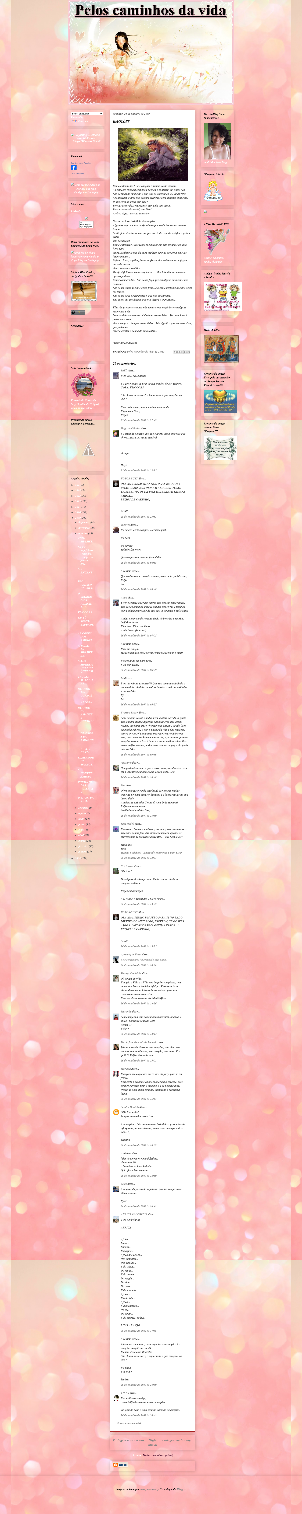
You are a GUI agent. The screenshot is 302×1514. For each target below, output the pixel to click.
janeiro (82, 851)
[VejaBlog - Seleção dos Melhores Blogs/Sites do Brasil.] (86, 137)
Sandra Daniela (130, 1107)
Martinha (126, 1011)
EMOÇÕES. (85, 612)
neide (124, 1184)
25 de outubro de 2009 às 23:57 (139, 516)
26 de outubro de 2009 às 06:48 (139, 589)
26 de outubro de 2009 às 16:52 (139, 1145)
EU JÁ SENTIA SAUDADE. (86, 623)
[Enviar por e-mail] (175, 352)
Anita (124, 597)
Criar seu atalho (77, 173)
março (82, 841)
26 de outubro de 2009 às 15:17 (139, 1099)
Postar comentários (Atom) (158, 1455)
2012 (78, 501)
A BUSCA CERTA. (84, 750)
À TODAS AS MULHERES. (85, 651)
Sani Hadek (127, 824)
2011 (78, 507)
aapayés (125, 525)
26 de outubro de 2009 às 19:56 (139, 1331)
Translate (83, 121)
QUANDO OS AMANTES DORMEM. (86, 716)
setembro (83, 808)
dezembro (84, 522)
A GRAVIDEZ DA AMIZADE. (86, 736)
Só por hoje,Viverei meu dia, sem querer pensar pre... (86, 555)
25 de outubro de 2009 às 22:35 (139, 470)
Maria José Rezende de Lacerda (139, 1042)
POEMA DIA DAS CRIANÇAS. (86, 787)
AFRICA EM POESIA (134, 1214)
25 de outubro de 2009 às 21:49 (139, 420)
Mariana (126, 1069)
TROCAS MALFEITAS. (85, 680)
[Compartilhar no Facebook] (185, 352)
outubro (83, 533)
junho (82, 824)
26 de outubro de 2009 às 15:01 (139, 1060)
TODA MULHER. (86, 539)
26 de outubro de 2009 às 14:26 (139, 1003)
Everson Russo (129, 712)
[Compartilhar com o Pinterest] (188, 352)
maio (81, 829)
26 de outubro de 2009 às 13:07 (139, 858)
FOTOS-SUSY (129, 478)
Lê (122, 678)
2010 (78, 512)
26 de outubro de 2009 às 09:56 (139, 754)
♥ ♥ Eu (125, 1393)
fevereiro (83, 846)
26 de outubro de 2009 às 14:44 (139, 1034)
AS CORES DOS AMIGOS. (85, 636)
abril (81, 835)
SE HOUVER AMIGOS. (85, 773)
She (123, 785)
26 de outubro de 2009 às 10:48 (139, 777)
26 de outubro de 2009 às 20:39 (139, 1385)
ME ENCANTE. (85, 572)
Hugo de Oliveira (130, 428)
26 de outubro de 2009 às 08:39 (139, 670)
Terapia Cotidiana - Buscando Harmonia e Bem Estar (151, 852)
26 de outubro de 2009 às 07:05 (139, 635)
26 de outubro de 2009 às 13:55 (139, 946)
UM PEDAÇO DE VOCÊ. (86, 584)
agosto (82, 813)
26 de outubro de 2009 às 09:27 (139, 704)
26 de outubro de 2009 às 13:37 (139, 904)
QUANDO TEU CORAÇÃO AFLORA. (85, 695)
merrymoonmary (149, 1489)
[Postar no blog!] (178, 352)
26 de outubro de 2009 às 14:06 (139, 965)
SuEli (124, 370)
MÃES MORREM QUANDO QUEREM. (86, 666)
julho (81, 819)
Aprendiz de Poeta (131, 954)
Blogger (181, 1489)
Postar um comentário (129, 1423)
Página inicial (153, 1442)
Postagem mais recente (129, 1440)
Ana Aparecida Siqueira (81, 163)
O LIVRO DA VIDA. (86, 799)
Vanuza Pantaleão (131, 973)
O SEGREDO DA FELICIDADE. (85, 600)
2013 (78, 496)
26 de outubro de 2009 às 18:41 (139, 1206)
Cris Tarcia (127, 866)
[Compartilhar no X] (182, 352)
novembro (84, 528)
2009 (78, 518)
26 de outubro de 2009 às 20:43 (139, 1415)
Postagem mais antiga (177, 1440)
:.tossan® (126, 762)
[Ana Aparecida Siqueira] (74, 169)
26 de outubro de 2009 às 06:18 (139, 563)
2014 (78, 490)
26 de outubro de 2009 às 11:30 (139, 815)
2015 (78, 485)
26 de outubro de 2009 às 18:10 (139, 1176)
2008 (78, 858)
